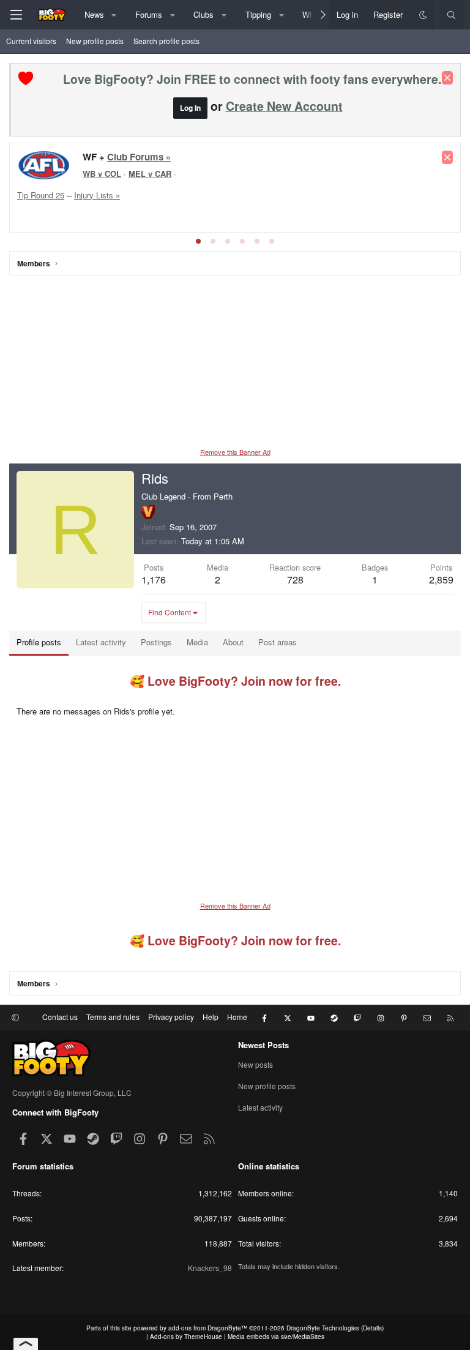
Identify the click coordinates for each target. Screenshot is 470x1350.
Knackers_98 (210, 1267)
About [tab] (233, 642)
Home (237, 1016)
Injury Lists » (97, 195)
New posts (255, 1065)
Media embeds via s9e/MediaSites (276, 1336)
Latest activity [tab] (101, 642)
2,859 (441, 579)
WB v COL (102, 173)
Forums (148, 14)
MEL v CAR (150, 173)
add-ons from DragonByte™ (207, 1328)
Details (372, 1328)
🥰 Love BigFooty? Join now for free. (235, 680)
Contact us (60, 1016)
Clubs (203, 14)
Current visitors (31, 41)
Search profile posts (166, 41)
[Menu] (15, 15)
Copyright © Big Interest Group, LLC (72, 1092)
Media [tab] (197, 642)
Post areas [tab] (277, 642)
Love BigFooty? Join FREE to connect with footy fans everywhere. (252, 79)
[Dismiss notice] (447, 77)
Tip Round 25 (40, 195)
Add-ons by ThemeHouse (186, 1336)
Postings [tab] (156, 642)
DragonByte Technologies (322, 1328)
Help (210, 1016)
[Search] (451, 14)
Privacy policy (171, 1016)
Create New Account (284, 105)
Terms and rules (113, 1016)
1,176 (153, 579)
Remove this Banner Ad (235, 452)
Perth (223, 496)
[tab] (198, 241)
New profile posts (95, 41)
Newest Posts (263, 1045)
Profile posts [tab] (39, 642)
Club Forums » (139, 156)
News (94, 14)
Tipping (258, 14)
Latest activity (260, 1107)
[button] (114, 14)
